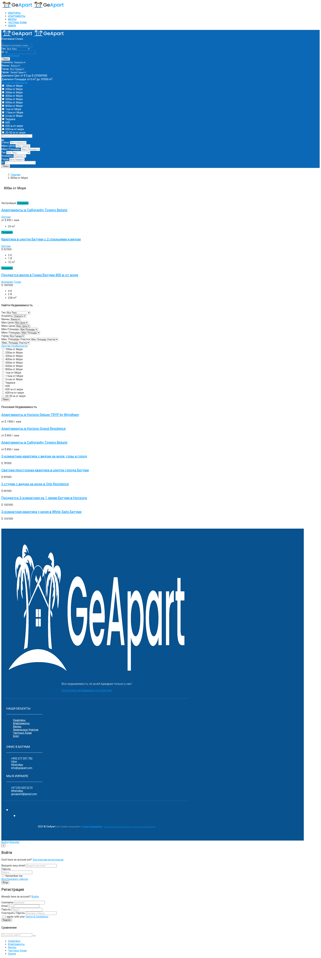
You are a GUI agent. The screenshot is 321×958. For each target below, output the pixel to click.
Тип (3, 48)
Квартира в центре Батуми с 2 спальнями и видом (41, 239)
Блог (16, 736)
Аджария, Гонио (11, 282)
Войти (5, 842)
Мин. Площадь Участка (15, 339)
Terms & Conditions (36, 916)
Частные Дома (22, 732)
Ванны (5, 65)
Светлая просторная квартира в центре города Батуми (45, 470)
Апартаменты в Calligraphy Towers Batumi (34, 210)
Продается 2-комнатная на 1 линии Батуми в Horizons (44, 498)
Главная (15, 174)
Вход (5, 882)
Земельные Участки (25, 729)
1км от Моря (13, 109)
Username (7, 902)
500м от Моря (14, 99)
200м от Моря (14, 89)
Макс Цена (8, 145)
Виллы (17, 726)
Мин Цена (7, 322)
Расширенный (10, 55)
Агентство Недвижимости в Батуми (87, 690)
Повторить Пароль (13, 913)
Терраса (10, 119)
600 (7, 122)
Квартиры (19, 720)
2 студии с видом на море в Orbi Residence (35, 484)
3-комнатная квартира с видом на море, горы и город (44, 456)
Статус (5, 142)
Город (5, 69)
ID (2, 52)
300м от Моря (14, 92)
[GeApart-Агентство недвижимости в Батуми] (32, 7)
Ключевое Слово (12, 38)
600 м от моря (14, 125)
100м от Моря (14, 85)
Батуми (6, 217)
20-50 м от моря (15, 132)
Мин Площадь (10, 329)
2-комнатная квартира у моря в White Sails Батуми (41, 512)
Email (4, 906)
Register (14, 842)
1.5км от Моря (14, 112)
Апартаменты (21, 723)
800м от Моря (14, 105)
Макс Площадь (10, 149)
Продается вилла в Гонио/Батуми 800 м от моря (39, 275)
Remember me (14, 875)
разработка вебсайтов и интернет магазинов (130, 826)
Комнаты (7, 62)
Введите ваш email (13, 865)
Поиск (6, 59)
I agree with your (26, 916)
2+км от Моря (14, 115)
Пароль (6, 869)
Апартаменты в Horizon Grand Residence (33, 429)
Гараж (5, 72)
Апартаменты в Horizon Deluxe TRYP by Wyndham (40, 415)
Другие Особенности (14, 82)
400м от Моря (14, 95)
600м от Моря (14, 102)
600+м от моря (14, 129)
